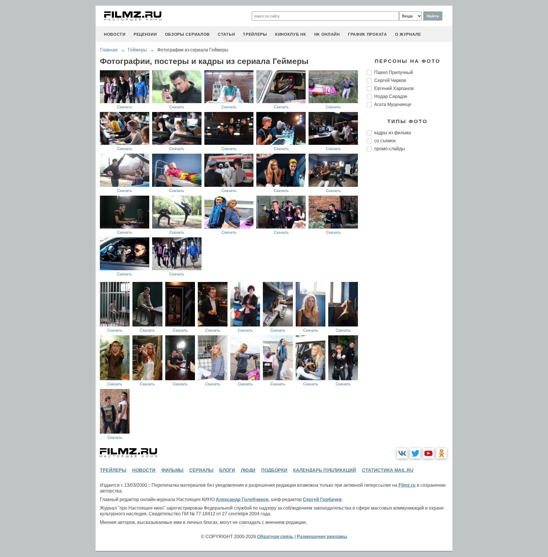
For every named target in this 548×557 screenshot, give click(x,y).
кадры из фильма (392, 132)
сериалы (201, 470)
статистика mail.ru (388, 470)
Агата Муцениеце (392, 104)
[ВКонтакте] (402, 453)
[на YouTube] (428, 453)
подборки (274, 470)
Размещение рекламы (322, 536)
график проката (367, 34)
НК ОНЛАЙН (327, 34)
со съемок (385, 140)
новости (115, 34)
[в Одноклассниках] (441, 453)
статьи (226, 34)
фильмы (172, 470)
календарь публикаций (324, 470)
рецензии (145, 34)
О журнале (408, 34)
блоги (227, 470)
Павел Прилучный (393, 72)
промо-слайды (389, 148)
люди (248, 470)
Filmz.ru (407, 485)
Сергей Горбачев (322, 499)
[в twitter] (415, 453)
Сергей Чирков (390, 80)
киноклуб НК (290, 34)
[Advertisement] (409, 251)
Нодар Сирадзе (390, 96)
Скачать (124, 107)
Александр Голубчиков (242, 499)
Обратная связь (275, 536)
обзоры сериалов (187, 34)
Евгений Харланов (394, 88)
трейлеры (255, 34)
